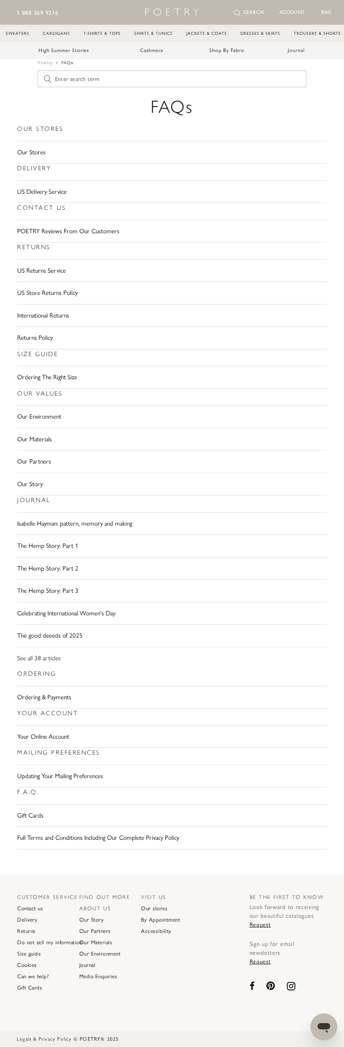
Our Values (40, 393)
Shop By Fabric (227, 50)
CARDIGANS (56, 33)
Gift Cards (30, 815)
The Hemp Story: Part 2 (47, 568)
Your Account (47, 713)
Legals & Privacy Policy (44, 1039)
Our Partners (34, 461)
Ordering (36, 673)
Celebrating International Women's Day (66, 613)
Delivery (34, 168)
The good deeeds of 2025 (50, 635)
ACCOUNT (292, 12)
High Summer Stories (64, 50)
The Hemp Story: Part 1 (47, 546)
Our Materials (34, 439)
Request (260, 924)
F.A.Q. (28, 792)
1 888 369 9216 (38, 13)
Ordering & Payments (44, 697)
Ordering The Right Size (47, 377)
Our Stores (40, 129)
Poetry (45, 62)
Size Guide (37, 354)
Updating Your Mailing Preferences (60, 776)
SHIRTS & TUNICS (153, 33)
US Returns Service (41, 270)
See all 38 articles (39, 658)
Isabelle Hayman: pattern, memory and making (74, 523)
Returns (34, 247)
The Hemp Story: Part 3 (47, 590)
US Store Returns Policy (47, 293)
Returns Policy (35, 337)
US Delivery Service (42, 191)
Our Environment (39, 416)
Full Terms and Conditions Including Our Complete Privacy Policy (98, 837)
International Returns (43, 315)
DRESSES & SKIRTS (260, 33)
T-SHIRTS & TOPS (102, 33)
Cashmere (152, 50)
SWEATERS (17, 33)
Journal (296, 50)
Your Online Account (43, 736)
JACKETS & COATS (206, 33)
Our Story (30, 484)
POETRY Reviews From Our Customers (68, 231)
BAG (326, 12)
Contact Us (41, 207)
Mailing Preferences (58, 752)
